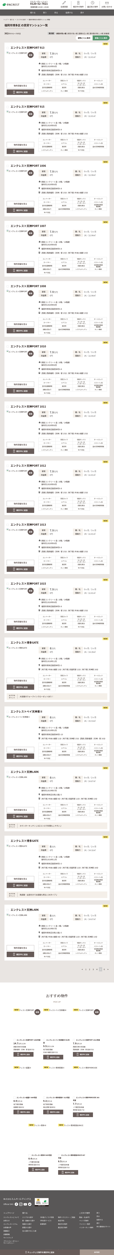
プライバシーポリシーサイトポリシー (11, 1242)
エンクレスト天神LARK (25, 772)
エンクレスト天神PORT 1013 (28, 524)
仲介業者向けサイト (104, 1227)
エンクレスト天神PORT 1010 (28, 346)
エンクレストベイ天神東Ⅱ (27, 711)
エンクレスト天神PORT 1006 (28, 166)
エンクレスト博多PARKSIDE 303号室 (86, 1098)
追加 (25, 1054)
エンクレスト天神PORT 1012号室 (88, 1040)
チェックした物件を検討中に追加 (40, 1252)
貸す (82, 12)
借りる (33, 12)
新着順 (106, 33)
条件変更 (97, 1252)
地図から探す (27, 1224)
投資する (69, 12)
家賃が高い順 (72, 33)
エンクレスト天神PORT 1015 (28, 583)
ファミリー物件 (84, 1224)
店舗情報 (6, 1234)
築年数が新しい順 (96, 33)
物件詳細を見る (20, 85)
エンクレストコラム (10, 1224)
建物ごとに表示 (84, 38)
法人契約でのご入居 (29, 1231)
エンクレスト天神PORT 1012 (28, 465)
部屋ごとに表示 (101, 38)
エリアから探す (27, 1217)
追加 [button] (22, 92)
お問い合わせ (107, 6)
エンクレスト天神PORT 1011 (28, 406)
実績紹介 (6, 1231)
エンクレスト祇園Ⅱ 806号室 (26, 1097)
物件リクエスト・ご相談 (66, 1217)
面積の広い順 (84, 33)
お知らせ (6, 1221)
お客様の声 (7, 1227)
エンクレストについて (11, 1217)
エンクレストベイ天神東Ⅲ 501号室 (56, 1041)
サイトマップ (8, 1238)
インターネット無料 (86, 1227)
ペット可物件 (84, 1221)
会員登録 (64, 6)
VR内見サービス (45, 1221)
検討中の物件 (78, 6)
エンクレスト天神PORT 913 (27, 47)
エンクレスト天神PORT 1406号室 (28, 1040)
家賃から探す (27, 1227)
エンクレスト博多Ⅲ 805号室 (41, 1155)
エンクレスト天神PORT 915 (27, 106)
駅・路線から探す (28, 1221)
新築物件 (43, 1224)
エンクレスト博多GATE (25, 642)
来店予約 (61, 1221)
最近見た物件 (92, 6)
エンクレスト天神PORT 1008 (28, 286)
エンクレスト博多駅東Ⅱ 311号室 (58, 1097)
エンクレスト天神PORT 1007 (28, 226)
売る (56, 12)
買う (45, 12)
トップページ (8, 1213)
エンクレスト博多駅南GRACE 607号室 (71, 1156)
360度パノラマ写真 (47, 1217)
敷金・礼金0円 (84, 1217)
